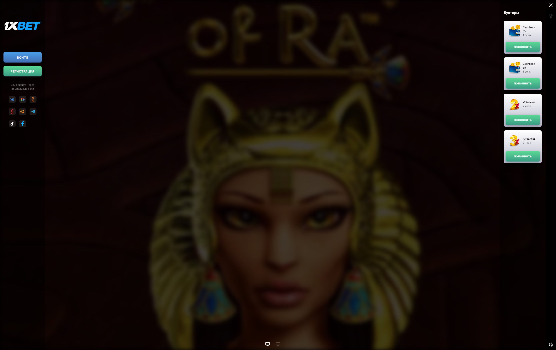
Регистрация (23, 71)
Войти (22, 57)
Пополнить (523, 47)
